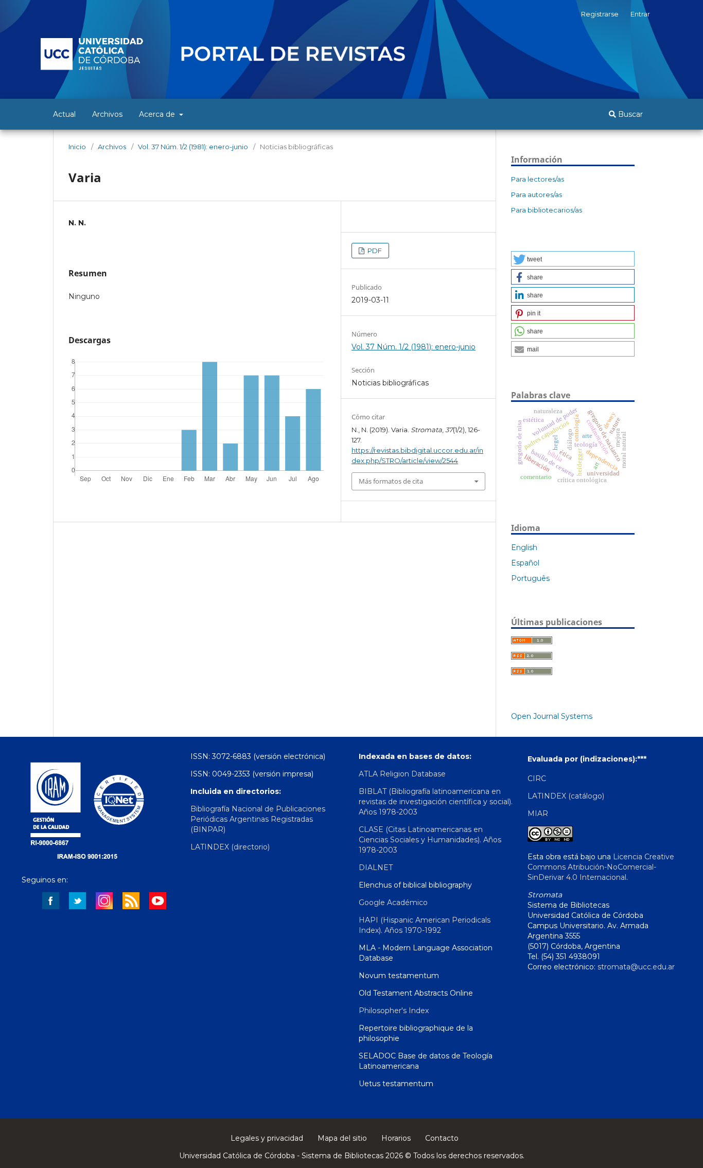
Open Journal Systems (551, 716)
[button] (573, 259)
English (524, 547)
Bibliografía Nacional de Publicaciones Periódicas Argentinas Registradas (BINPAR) (257, 819)
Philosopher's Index (394, 1010)
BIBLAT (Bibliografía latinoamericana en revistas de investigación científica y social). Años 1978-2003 (436, 802)
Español (525, 563)
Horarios (396, 1138)
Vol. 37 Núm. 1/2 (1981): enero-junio (193, 147)
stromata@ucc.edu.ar (636, 966)
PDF (374, 250)
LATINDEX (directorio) (230, 847)
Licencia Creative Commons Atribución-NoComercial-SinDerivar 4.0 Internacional (601, 867)
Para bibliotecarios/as (546, 210)
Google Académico (393, 902)
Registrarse (600, 14)
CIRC (537, 778)
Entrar (640, 14)
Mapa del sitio (342, 1138)
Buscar (629, 114)
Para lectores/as (537, 179)
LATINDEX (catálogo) (566, 796)
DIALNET (376, 867)
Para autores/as (536, 194)
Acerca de (158, 114)
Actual (64, 114)
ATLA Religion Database (402, 773)
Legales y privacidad (267, 1138)
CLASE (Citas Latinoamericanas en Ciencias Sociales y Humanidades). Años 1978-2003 (430, 840)
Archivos (107, 114)
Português (530, 578)
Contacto (442, 1138)
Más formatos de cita (391, 481)
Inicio (77, 147)
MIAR (538, 813)
